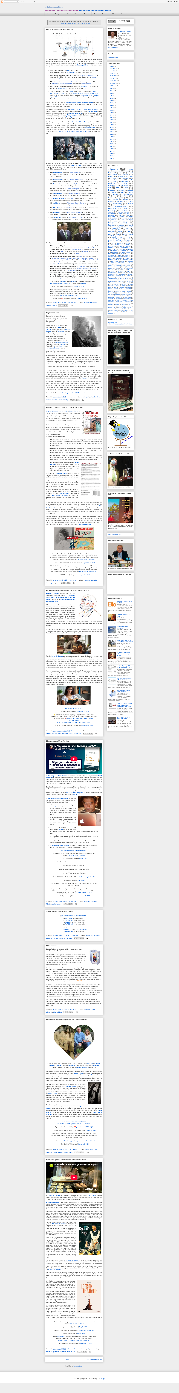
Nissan (119, 306)
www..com (112, 322)
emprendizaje (119, 275)
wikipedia (130, 249)
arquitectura (111, 233)
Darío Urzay (114, 261)
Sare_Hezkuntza (112, 278)
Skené (111, 285)
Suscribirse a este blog (114, 534)
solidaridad (62, 400)
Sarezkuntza (111, 272)
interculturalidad (120, 290)
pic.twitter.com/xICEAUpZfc (84, 892)
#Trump (73, 281)
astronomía (120, 243)
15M (117, 274)
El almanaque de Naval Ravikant (57, 741)
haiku (118, 280)
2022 (111, 95)
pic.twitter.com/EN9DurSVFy (74, 708)
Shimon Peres (92, 111)
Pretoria (69, 208)
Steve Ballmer (57, 193)
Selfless (105, 14)
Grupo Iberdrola (71, 270)
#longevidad (53, 283)
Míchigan (77, 193)
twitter (79, 733)
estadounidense (61, 79)
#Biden (63, 281)
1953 (122, 288)
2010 (111, 124)
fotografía (111, 231)
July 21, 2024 (83, 858)
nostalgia (123, 250)
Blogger (102, 1378)
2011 (111, 122)
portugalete (114, 252)
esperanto (118, 298)
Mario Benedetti (112, 306)
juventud (116, 205)
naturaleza (129, 205)
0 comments (72, 302)
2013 (111, 117)
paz (67, 938)
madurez (48, 400)
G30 (129, 262)
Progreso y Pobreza (61, 473)
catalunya (115, 284)
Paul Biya (69, 117)
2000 (111, 148)
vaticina (110, 294)
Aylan (121, 310)
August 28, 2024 (85, 575)
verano (127, 233)
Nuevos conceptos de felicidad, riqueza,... (60, 911)
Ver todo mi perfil (113, 47)
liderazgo (110, 267)
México (71, 733)
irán (126, 308)
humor (115, 174)
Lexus (109, 264)
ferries (63, 344)
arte (88, 1349)
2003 (111, 141)
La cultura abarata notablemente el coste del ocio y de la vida (67, 590)
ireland (128, 275)
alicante (130, 201)
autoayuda (86, 397)
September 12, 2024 (83, 711)
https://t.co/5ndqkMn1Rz (65, 283)
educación (93, 397)
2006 (111, 134)
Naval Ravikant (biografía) (74, 792)
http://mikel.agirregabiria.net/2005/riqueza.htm (72, 393)
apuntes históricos (120, 264)
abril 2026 (113, 78)
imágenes (111, 215)
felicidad (48, 733)
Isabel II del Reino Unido (80, 122)
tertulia (120, 246)
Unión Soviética (78, 217)
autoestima (125, 259)
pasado (110, 277)
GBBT (129, 304)
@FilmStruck (61, 1336)
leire (129, 272)
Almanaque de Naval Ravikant (57, 776)
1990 (111, 153)
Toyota (119, 307)
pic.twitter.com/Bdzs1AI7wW (85, 1141)
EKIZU (126, 310)
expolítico (84, 258)
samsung (117, 304)
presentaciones (112, 224)
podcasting (111, 246)
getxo (131, 176)
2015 (111, 112)
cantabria (128, 288)
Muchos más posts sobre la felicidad (74, 1122)
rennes (121, 282)
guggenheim (119, 240)
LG (122, 297)
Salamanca (82, 266)
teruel (123, 269)
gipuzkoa (118, 265)
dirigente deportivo (73, 258)
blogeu (118, 234)
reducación (119, 201)
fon (109, 253)
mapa (127, 244)
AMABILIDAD (69, 924)
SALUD (67, 922)
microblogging (116, 227)
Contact (124, 14)
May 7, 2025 (81, 1333)
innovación (62, 938)
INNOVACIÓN (69, 931)
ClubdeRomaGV (128, 227)
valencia (117, 291)
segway (131, 308)
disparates (110, 313)
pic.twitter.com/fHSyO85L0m (88, 571)
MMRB (128, 271)
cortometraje (111, 249)
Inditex (62, 251)
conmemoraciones (122, 189)
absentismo (120, 293)
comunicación (117, 203)
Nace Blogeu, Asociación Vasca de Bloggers (124, 718)
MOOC (127, 277)
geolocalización (119, 308)
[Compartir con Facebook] (65, 305)
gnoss (117, 295)
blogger (125, 222)
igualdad (122, 216)
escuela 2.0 (118, 244)
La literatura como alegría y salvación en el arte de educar (60, 597)
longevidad (93, 302)
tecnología (125, 178)
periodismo (115, 228)
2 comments (75, 731)
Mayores (48, 305)
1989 (111, 156)
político (94, 77)
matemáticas (125, 218)
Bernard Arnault (58, 184)
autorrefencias (112, 219)
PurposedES (111, 293)
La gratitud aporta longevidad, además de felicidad (73, 1124)
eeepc (128, 243)
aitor (112, 243)
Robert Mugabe (72, 115)
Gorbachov (86, 131)
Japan (127, 258)
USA (126, 224)
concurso (130, 236)
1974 (95, 1064)
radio (128, 240)
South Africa (119, 301)
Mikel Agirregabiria (54, 6)
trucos (110, 180)
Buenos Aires (71, 72)
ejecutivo (88, 268)
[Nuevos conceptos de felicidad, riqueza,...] (74, 915)
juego (124, 272)
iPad (119, 272)
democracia (112, 208)
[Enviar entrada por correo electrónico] (71, 305)
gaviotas (55, 350)
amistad (87, 1149)
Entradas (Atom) (78, 1366)
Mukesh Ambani (58, 198)
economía (87, 302)
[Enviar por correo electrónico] (59, 305)
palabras (110, 291)
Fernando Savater (52, 593)
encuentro (111, 255)
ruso (85, 88)
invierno (124, 295)
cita (129, 264)
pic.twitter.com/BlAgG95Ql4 (68, 295)
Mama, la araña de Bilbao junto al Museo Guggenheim (125, 641)
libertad (128, 239)
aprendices (111, 230)
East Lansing (71, 212)
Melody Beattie (71, 1086)
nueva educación (81, 929)
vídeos (130, 169)
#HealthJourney (71, 718)
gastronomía (57, 1351)
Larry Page (56, 212)
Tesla (127, 215)
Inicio (67, 1359)
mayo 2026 (113, 76)
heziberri (110, 304)
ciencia (93, 1009)
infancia (115, 199)
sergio (118, 277)
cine (91, 1349)
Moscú (70, 217)
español (75, 248)
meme (119, 255)
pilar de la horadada (123, 212)
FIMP (115, 287)
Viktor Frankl (52, 1094)
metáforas (55, 400)
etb (124, 267)
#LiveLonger (79, 718)
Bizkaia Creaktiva (126, 291)
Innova (86, 14)
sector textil (90, 248)
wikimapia (124, 300)
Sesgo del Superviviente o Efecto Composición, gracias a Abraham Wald (124, 705)
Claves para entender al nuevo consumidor (123, 690)
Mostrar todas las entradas (81, 23)
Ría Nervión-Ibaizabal (61, 342)
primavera (113, 282)
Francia (78, 184)
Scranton (82, 75)
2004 (111, 139)
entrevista (110, 298)
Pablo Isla (85, 251)
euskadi (125, 174)
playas (60, 346)
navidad (121, 249)
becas (129, 311)
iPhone (115, 253)
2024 (98, 1064)
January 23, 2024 (78, 286)
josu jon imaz (126, 280)
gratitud (54, 904)
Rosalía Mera (76, 249)
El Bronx (71, 179)
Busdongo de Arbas (82, 246)
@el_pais (83, 283)
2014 (111, 115)
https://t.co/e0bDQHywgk (65, 1340)
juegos (53, 583)
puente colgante (128, 234)
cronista (110, 265)
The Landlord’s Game (60, 495)
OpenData (121, 287)
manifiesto (128, 293)
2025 (111, 88)
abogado (59, 88)
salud (70, 938)
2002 (111, 144)
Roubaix (73, 184)
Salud (69, 14)
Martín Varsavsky (126, 294)
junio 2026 (113, 73)
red (109, 244)
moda (112, 262)
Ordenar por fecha (65, 23)
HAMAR (110, 268)
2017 (111, 107)
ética (98, 397)
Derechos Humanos (114, 242)
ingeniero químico (55, 93)
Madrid (80, 256)
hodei (116, 288)
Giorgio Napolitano (75, 113)
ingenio (120, 198)
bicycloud (128, 287)
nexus (128, 290)
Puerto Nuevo (61, 331)
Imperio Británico (90, 127)
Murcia (110, 234)
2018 (111, 105)
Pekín (71, 91)
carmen (110, 239)
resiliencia (85, 1067)
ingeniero (63, 258)
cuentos (96, 1349)
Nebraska (77, 172)
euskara (114, 218)
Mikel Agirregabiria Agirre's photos (122, 324)
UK (120, 278)
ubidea (118, 267)
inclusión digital (127, 298)
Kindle (117, 297)
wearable (128, 282)
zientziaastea (121, 262)
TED (120, 215)
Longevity (58, 14)
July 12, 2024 (86, 896)
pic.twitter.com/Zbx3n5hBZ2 (85, 1330)
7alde (122, 268)
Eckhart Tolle (78, 1073)
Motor (114, 14)
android (117, 285)
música (130, 190)
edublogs (124, 285)
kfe (118, 269)
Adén (72, 198)
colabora (123, 303)
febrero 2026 (113, 83)
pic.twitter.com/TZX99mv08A (86, 559)
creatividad (111, 225)
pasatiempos (128, 194)
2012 (111, 120)
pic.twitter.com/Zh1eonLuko (77, 855)
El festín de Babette (53, 1195)
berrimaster (130, 281)
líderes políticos (82, 65)
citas (95, 1149)
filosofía (54, 733)
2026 (111, 66)
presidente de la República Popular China (85, 93)
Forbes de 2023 (76, 165)
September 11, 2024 (87, 725)
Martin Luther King (76, 131)
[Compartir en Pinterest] (67, 305)
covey (129, 307)
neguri (118, 300)
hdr (121, 237)
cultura (89, 731)
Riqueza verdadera (53, 312)
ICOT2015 (120, 271)
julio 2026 (113, 71)
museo (128, 237)
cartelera (110, 295)
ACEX (128, 253)
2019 (111, 103)
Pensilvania (89, 75)
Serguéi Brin (57, 217)
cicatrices (84, 378)
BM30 (109, 287)
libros (57, 583)
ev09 (129, 303)
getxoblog (111, 210)
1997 (111, 151)
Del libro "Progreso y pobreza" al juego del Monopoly (65, 407)
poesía (125, 208)
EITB (112, 271)
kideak (127, 228)
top (67, 400)
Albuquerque (70, 203)
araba (122, 261)
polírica (131, 219)
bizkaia (115, 194)
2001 (111, 146)
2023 (111, 93)
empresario (54, 83)
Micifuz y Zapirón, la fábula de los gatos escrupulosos (124, 666)
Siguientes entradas (94, 1359)
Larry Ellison (57, 179)
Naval (57, 807)
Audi (129, 267)
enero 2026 (113, 85)
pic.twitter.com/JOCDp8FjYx (84, 1127)
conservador (68, 83)
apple (128, 231)
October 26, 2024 (90, 1130)
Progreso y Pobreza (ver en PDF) (56, 411)
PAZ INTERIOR (69, 920)
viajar (118, 187)
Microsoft (110, 259)
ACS (66, 260)
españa (115, 221)
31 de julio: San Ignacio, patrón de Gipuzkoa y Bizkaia (123, 654)
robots (124, 242)
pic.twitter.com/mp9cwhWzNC (86, 877)
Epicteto (93, 1075)
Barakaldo (119, 258)
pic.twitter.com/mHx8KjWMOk (82, 722)
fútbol (109, 258)
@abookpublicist (89, 718)
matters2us (111, 300)
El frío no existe (51, 946)
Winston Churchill (64, 131)
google (110, 240)
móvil (123, 236)
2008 (111, 129)
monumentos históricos (53, 348)
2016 (111, 110)
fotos (127, 171)
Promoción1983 (112, 307)
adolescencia (129, 268)
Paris (117, 259)
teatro (131, 250)
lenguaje (121, 225)
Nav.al (75, 794)
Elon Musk (56, 208)
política (54, 305)
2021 (111, 98)
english (123, 274)
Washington (75, 188)
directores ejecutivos (59, 278)
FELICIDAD (68, 918)
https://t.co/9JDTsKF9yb (77, 1324)
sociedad (125, 196)
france (122, 219)
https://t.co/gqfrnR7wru (70, 1141)
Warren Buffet (57, 172)
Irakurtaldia (117, 294)
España (58, 262)
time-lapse (123, 284)
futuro (114, 181)
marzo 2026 (113, 80)
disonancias (111, 308)
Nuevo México (79, 203)
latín (68, 70)
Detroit (71, 193)
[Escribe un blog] (61, 305)
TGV (124, 311)
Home (49, 14)
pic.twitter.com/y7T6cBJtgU (81, 1340)
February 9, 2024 (82, 298)
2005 (111, 136)
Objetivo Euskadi (127, 306)
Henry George (73, 411)
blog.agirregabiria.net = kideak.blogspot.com (95, 10)
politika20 (111, 247)
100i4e (122, 253)
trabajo (110, 212)
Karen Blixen (92, 1195)
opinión (130, 192)
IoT (109, 284)
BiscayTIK (114, 250)
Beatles (124, 304)
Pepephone (121, 281)
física (120, 213)
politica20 (110, 274)
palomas (48, 350)
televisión (125, 221)
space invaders (114, 310)
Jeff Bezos (56, 203)
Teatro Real (55, 264)
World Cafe (128, 301)
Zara (77, 253)
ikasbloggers (114, 236)
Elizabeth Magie (64, 493)
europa (127, 213)
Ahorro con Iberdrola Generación (122, 627)
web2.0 (130, 173)
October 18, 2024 (83, 1144)
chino (62, 93)
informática (127, 265)
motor (114, 192)
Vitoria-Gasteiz (126, 252)
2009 (111, 127)
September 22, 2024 (89, 563)
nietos (131, 198)
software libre (112, 256)
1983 (111, 158)
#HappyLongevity (74, 720)
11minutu (126, 278)
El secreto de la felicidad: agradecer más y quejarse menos (66, 1019)
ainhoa (112, 269)
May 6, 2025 (83, 1327)
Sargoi (131, 284)
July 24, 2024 (82, 880)
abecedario (128, 297)
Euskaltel (127, 255)
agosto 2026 (113, 68)
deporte (124, 210)
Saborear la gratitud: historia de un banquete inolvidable (66, 1159)
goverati (110, 288)
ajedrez (114, 237)
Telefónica (130, 261)
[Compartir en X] (63, 305)
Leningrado (84, 86)
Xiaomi (124, 307)
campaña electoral (113, 303)
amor (52, 1065)
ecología (125, 199)
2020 (111, 100)
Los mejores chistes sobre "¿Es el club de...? (124, 678)
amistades (71, 1065)
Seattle (69, 188)
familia (59, 1065)
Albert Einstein (81, 981)
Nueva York (75, 82)
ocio (75, 733)
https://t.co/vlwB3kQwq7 (64, 722)
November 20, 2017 (86, 1343)
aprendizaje (89, 935)
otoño (129, 285)
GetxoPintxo (111, 281)
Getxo (96, 14)
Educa (77, 14)
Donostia (130, 269)
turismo (130, 203)
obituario (120, 230)
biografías (119, 239)
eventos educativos (124, 256)
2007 (111, 132)
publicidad (111, 222)
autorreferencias (120, 206)
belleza (128, 246)
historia (48, 583)
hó (132, 259)
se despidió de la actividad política (83, 109)
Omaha (71, 172)
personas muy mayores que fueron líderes (79, 102)
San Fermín (118, 311)
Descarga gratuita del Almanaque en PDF (74, 850)
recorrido (48, 329)
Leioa (116, 268)
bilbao (110, 176)
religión (73, 1351)
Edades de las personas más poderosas (59, 29)
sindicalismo (124, 247)
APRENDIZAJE (67, 929)
